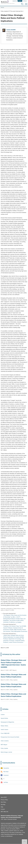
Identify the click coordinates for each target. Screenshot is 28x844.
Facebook (6, 775)
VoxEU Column (4, 729)
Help (2, 807)
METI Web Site (4, 811)
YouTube (6, 782)
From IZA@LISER (5, 733)
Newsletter (6, 768)
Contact (3, 809)
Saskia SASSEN (10, 29)
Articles (2, 7)
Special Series (4, 718)
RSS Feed (6, 771)
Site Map (3, 804)
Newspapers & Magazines (7, 722)
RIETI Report (4, 744)
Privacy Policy (4, 799)
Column (3, 714)
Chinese (25, 0)
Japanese (15, 0)
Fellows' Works (4, 725)
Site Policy (3, 802)
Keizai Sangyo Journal (6, 752)
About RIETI (4, 797)
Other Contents (5, 740)
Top (24, 841)
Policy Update (4, 748)
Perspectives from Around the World (10, 737)
